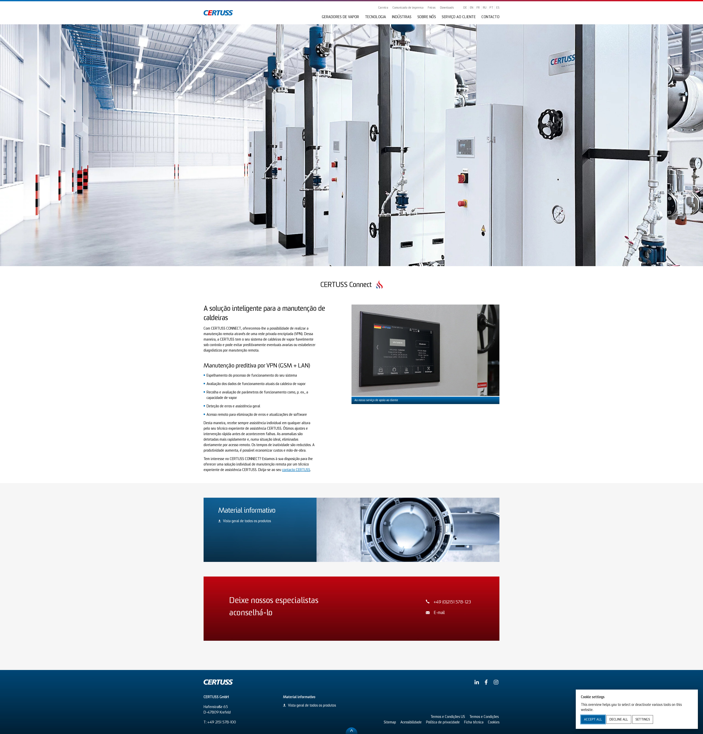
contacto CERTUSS (296, 470)
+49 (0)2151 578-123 (452, 602)
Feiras (432, 7)
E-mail (439, 613)
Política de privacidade (443, 722)
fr (478, 7)
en (471, 7)
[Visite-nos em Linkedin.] (477, 682)
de (465, 7)
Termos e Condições (484, 717)
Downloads (447, 7)
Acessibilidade (411, 722)
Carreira (383, 7)
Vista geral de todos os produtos (247, 521)
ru (485, 7)
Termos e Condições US (448, 717)
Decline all (618, 719)
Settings (642, 719)
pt (491, 7)
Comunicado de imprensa (408, 7)
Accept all (593, 719)
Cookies (493, 722)
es (497, 7)
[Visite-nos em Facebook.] (486, 682)
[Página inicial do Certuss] (218, 13)
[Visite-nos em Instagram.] (496, 682)
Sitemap (390, 722)
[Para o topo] (351, 730)
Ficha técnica (473, 722)
